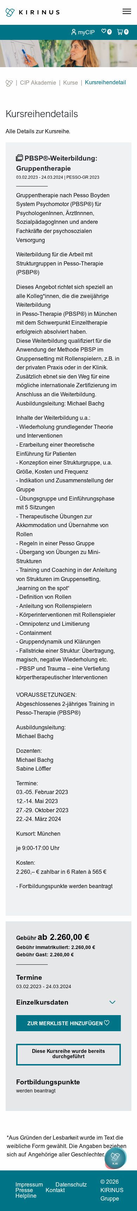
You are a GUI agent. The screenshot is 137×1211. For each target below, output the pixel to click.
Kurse (70, 83)
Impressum (29, 1185)
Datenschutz (71, 1185)
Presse (24, 1191)
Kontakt (55, 1191)
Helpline (26, 1196)
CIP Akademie (38, 83)
